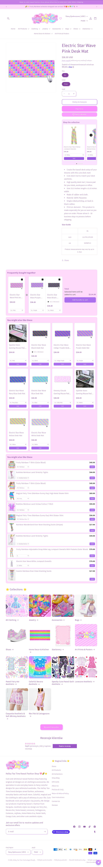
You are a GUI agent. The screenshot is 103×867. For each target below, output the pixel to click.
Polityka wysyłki (92, 860)
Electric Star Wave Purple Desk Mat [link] (35, 296)
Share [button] (66, 260)
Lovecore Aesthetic (83, 681)
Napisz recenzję (65, 746)
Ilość (63, 89)
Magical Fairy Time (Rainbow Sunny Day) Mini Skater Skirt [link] (39, 515)
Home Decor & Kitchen (39, 649)
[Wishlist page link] (60, 18)
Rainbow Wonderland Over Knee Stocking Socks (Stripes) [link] (39, 524)
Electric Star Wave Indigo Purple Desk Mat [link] (61, 346)
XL (65, 75)
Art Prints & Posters (83, 649)
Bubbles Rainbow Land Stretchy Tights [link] (32, 472)
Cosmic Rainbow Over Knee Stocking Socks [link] (33, 571)
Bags (77, 620)
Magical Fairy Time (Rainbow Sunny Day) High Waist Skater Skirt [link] (42, 493)
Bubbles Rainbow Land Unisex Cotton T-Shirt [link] (34, 504)
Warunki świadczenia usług (77, 860)
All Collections (57, 774)
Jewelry (32, 620)
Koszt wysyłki (66, 60)
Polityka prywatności (60, 860)
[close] (36, 856)
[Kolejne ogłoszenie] (97, 7)
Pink (66, 84)
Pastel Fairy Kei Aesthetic (13, 682)
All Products (56, 770)
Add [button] (74, 158)
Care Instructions (58, 797)
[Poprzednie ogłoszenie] (6, 7)
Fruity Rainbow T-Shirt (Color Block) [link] (31, 462)
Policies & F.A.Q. (58, 790)
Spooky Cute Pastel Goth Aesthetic (63, 682)
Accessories (57, 620)
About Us (55, 786)
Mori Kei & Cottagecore (39, 713)
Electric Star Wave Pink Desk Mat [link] (16, 296)
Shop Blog (55, 778)
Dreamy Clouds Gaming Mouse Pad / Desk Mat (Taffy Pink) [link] (62, 392)
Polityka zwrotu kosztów (45, 860)
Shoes (8, 649)
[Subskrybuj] (44, 831)
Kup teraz (79, 109)
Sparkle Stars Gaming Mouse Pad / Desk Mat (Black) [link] (84, 392)
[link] (74, 135)
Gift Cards (55, 782)
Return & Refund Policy (60, 793)
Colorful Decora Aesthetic (36, 682)
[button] (8, 18)
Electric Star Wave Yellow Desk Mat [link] (16, 434)
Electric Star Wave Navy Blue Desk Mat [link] (17, 392)
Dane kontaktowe (92, 862)
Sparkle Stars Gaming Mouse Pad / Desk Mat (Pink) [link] (17, 346)
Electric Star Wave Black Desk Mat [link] (52, 296)
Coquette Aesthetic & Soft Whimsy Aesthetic (16, 714)
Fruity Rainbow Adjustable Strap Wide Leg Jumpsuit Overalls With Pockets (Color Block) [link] (52, 549)
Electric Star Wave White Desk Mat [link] (38, 434)
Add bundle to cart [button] (80, 300)
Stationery (56, 649)
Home (54, 766)
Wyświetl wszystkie (51, 727)
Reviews (55, 805)
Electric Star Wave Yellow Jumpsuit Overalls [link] (72, 148)
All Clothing (11, 620)
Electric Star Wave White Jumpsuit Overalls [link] (33, 561)
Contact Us (56, 801)
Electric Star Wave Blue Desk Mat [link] (38, 392)
